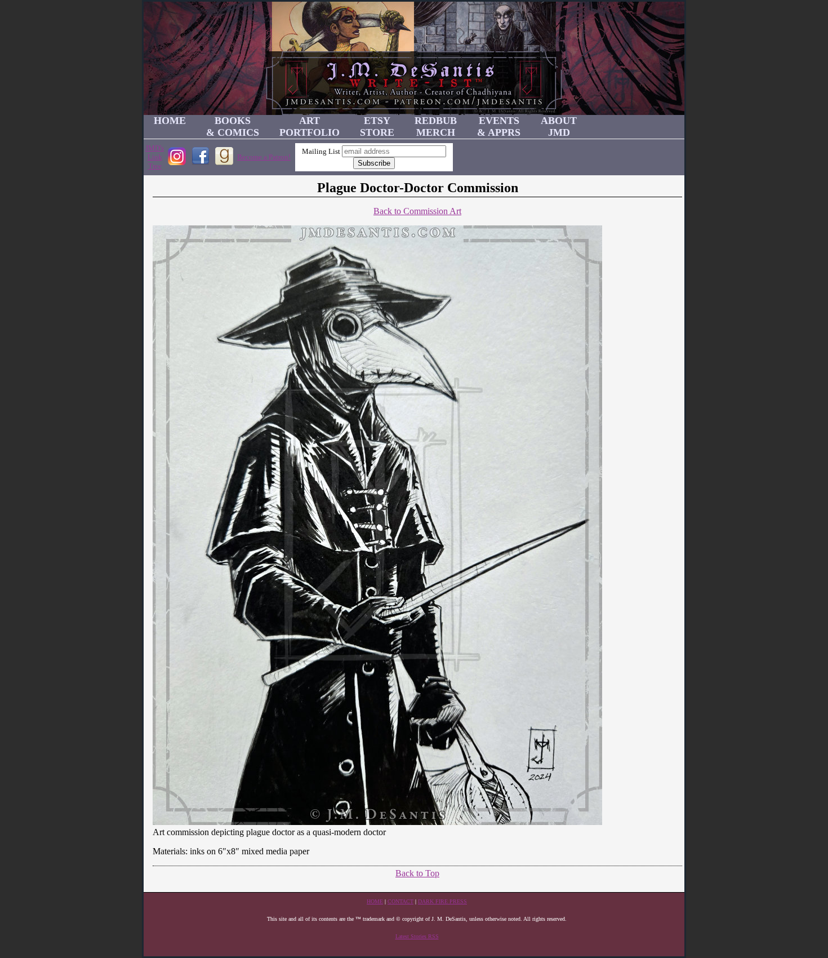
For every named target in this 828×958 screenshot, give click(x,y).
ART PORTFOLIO (309, 126)
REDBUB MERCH (436, 126)
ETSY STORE (377, 126)
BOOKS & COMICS (232, 126)
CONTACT (400, 901)
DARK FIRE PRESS (442, 901)
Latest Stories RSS (417, 936)
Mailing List (321, 151)
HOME (170, 120)
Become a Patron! (264, 157)
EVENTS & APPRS (498, 126)
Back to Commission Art (417, 211)
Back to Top (417, 873)
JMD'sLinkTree (154, 157)
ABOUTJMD (559, 126)
